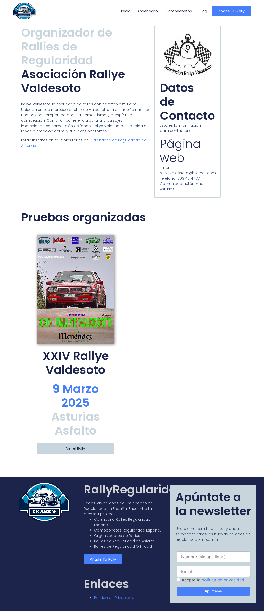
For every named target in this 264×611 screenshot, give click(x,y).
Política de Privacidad (114, 597)
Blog (203, 11)
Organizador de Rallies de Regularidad (66, 46)
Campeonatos (179, 11)
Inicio (125, 11)
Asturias (75, 417)
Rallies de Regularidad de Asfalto (124, 541)
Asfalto (75, 430)
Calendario (148, 11)
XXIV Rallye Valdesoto (76, 363)
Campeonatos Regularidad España (127, 530)
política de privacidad (223, 579)
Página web (180, 151)
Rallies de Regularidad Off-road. (123, 546)
